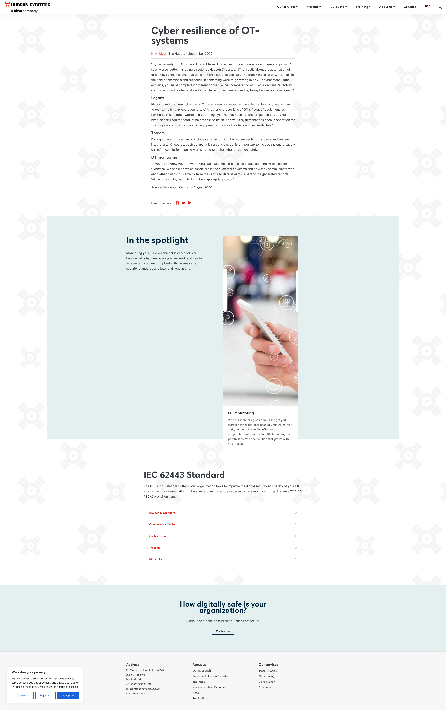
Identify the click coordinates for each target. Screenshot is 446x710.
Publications (200, 698)
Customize (23, 695)
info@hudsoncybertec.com (143, 689)
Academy (265, 687)
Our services (286, 7)
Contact (410, 7)
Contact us (223, 631)
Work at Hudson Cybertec (209, 687)
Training (362, 7)
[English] (427, 5)
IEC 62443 (337, 7)
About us (385, 7)
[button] (440, 7)
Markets (312, 7)
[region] (45, 684)
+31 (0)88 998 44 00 (138, 684)
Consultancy (267, 681)
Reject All (45, 695)
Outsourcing (267, 676)
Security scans (268, 670)
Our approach (202, 670)
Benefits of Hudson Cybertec (211, 676)
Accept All (68, 695)
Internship (199, 681)
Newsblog (158, 53)
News (196, 693)
